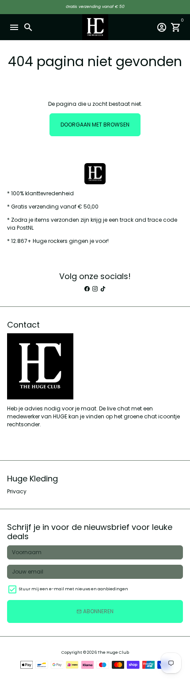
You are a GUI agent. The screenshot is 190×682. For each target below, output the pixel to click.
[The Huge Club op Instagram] (95, 289)
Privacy (17, 491)
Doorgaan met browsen (95, 124)
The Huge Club (113, 652)
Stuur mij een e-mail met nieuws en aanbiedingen (73, 589)
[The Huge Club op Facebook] (87, 289)
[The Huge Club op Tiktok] (103, 289)
